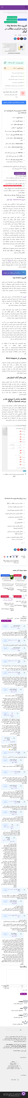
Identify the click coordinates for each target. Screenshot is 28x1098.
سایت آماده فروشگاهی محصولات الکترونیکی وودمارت (9, 605)
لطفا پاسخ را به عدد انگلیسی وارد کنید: (5, 987)
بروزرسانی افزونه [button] (14, 110)
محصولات (9, 260)
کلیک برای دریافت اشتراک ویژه (10, 91)
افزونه (24, 297)
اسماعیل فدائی (15, 555)
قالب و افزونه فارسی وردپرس (11, 22)
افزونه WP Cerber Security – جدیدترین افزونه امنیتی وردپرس (21, 585)
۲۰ (14, 35)
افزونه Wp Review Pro (19, 199)
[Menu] (26, 7)
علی (12, 713)
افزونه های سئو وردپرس (12, 19)
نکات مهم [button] (20, 112)
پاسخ (5, 626)
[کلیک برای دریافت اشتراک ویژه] (22, 93)
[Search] (2, 7)
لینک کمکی (9, 199)
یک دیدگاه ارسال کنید (6, 620)
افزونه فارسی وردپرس (12, 17)
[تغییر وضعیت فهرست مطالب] (23, 272)
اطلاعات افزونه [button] (22, 110)
